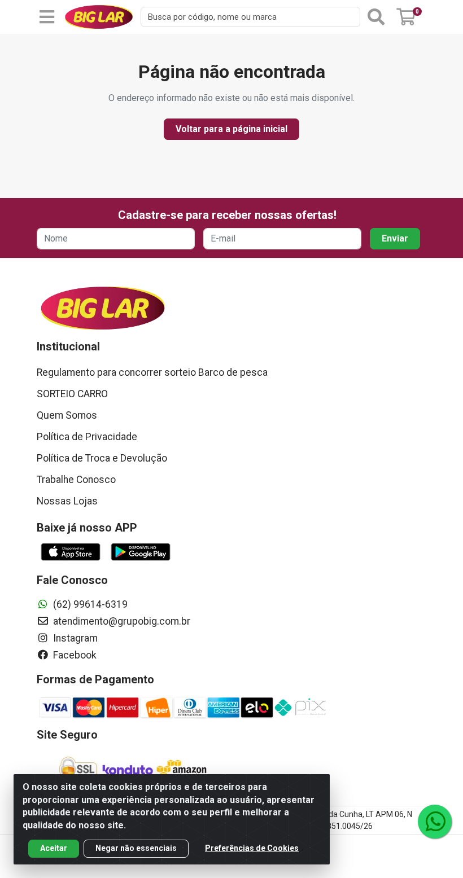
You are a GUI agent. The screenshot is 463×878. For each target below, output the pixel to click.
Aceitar (53, 848)
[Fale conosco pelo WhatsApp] (435, 822)
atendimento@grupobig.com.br (120, 621)
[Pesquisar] (376, 17)
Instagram (74, 638)
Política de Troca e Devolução (102, 458)
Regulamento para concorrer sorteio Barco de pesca (152, 372)
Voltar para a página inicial (231, 129)
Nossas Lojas (67, 501)
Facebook (74, 655)
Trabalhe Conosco (76, 479)
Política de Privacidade (87, 436)
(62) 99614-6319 (89, 604)
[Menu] (47, 17)
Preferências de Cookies (252, 848)
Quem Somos (67, 415)
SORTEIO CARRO (72, 394)
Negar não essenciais (136, 848)
